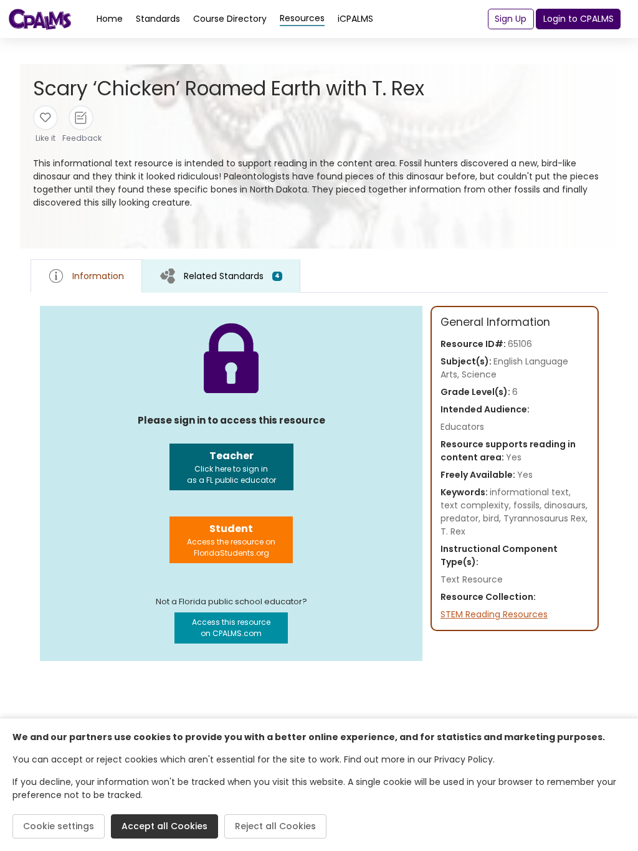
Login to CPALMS (578, 18)
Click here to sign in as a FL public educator (231, 467)
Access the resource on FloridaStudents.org (231, 539)
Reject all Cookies (275, 826)
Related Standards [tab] (232, 276)
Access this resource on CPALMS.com (231, 628)
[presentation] (221, 275)
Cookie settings (58, 826)
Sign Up (510, 18)
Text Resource (471, 579)
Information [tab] (98, 276)
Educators (462, 427)
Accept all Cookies (164, 826)
